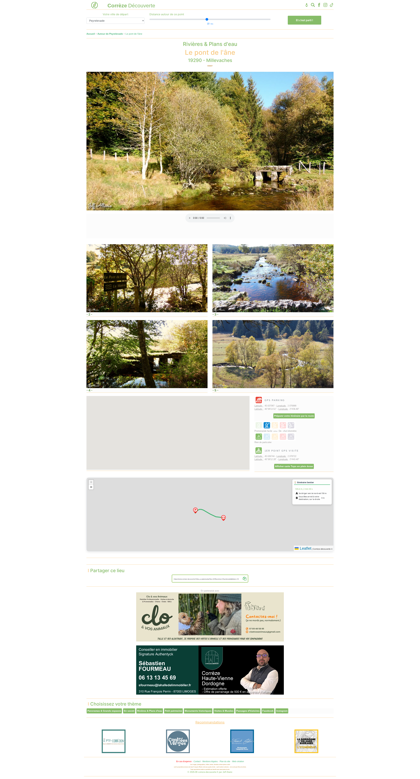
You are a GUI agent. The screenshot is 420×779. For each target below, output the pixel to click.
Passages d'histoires (248, 711)
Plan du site (225, 761)
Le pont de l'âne (134, 33)
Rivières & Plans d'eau (149, 711)
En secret (129, 711)
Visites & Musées (223, 711)
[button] (195, 510)
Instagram (281, 711)
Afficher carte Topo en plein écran (294, 466)
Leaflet (305, 548)
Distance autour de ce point (166, 14)
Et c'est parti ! (304, 20)
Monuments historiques (198, 711)
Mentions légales (210, 761)
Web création (238, 761)
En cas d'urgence (184, 761)
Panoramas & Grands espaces (104, 711)
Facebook (267, 711)
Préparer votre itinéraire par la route (294, 415)
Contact (197, 761)
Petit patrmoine (173, 711)
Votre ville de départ (115, 14)
